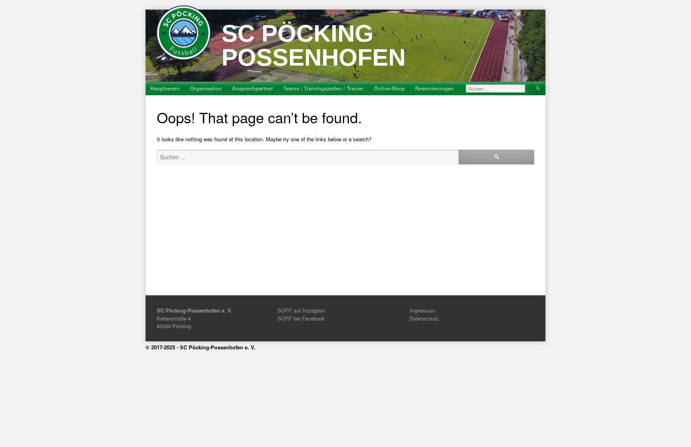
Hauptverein (165, 88)
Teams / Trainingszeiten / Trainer (323, 88)
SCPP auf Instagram (302, 310)
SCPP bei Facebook (301, 318)
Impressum (422, 310)
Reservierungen (434, 88)
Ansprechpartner (252, 88)
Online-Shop (389, 88)
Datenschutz (424, 318)
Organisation (206, 88)
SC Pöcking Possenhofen (313, 45)
